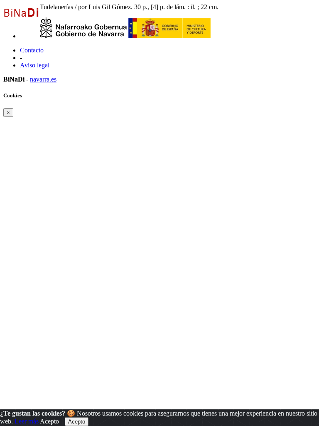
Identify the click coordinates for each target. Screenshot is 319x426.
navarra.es (43, 79)
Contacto (32, 50)
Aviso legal (34, 65)
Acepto (49, 421)
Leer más (27, 421)
